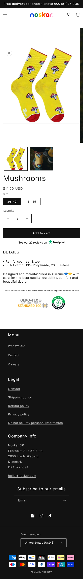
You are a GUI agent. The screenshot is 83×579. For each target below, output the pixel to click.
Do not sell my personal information (35, 423)
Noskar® (47, 571)
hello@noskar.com (22, 476)
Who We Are (16, 346)
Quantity (8, 210)
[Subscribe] (64, 500)
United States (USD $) (39, 542)
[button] (5, 14)
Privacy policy (18, 414)
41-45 (31, 201)
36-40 (12, 201)
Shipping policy (20, 397)
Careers (13, 364)
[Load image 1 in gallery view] (16, 159)
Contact (13, 355)
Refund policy (18, 406)
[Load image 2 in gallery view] (41, 159)
